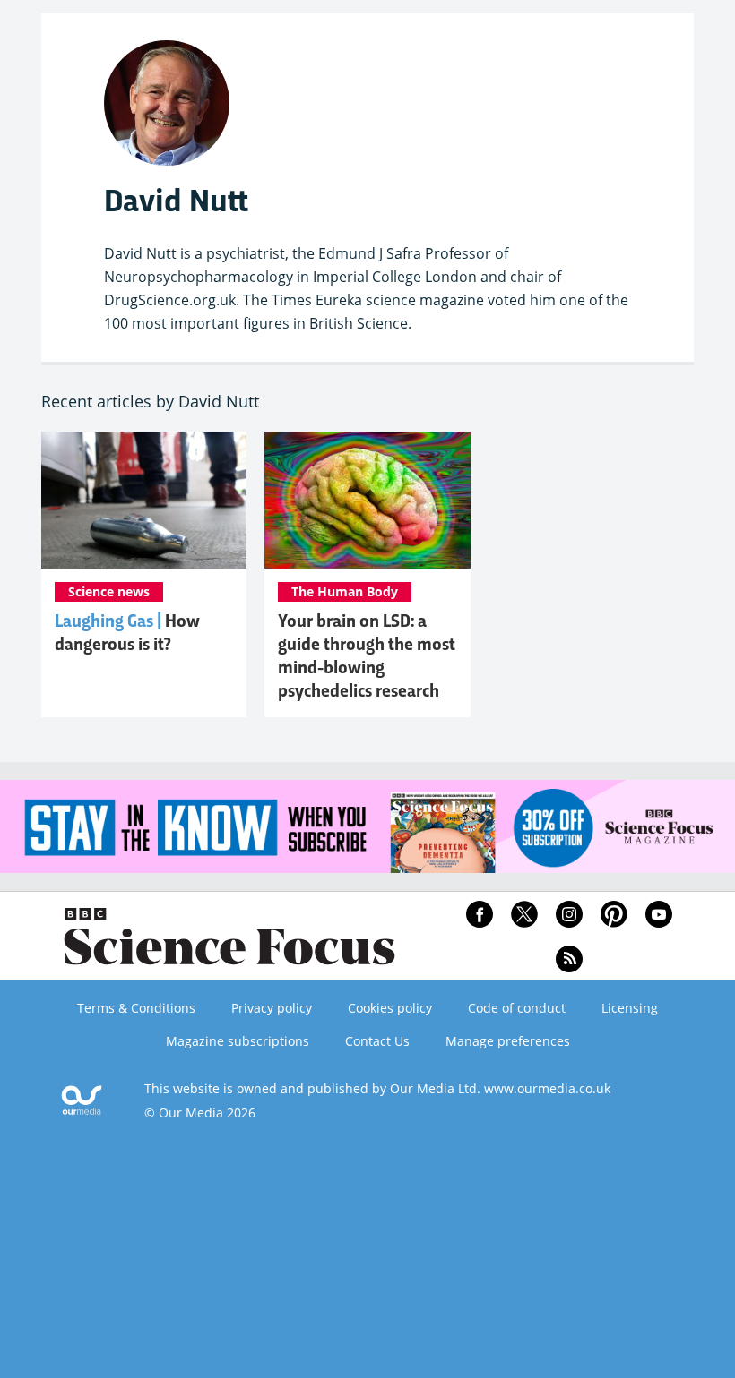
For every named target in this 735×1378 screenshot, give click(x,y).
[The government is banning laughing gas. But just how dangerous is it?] (143, 500)
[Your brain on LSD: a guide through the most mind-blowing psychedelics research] (367, 500)
